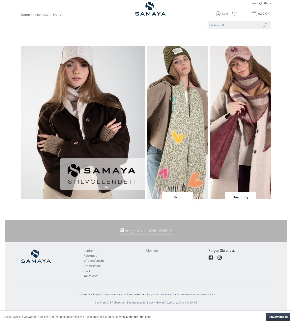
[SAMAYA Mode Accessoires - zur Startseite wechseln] (150, 10)
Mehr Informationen (138, 317)
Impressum (90, 276)
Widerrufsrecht (93, 260)
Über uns (152, 250)
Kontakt (88, 250)
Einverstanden (278, 317)
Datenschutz (92, 266)
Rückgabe (90, 256)
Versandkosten (137, 294)
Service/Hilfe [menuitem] (259, 3)
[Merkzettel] (236, 14)
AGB (86, 271)
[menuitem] (28, 16)
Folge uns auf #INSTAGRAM (148, 230)
